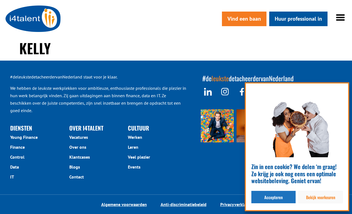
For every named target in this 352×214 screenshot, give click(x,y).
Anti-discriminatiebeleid (184, 204)
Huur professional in (298, 18)
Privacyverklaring (237, 204)
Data (14, 167)
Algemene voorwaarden (124, 204)
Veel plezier (139, 157)
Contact (76, 177)
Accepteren (273, 197)
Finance (17, 147)
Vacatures (78, 137)
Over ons (77, 147)
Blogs (74, 167)
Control (17, 157)
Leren (133, 147)
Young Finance (24, 137)
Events (134, 167)
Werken (135, 137)
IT (12, 177)
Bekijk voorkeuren (320, 197)
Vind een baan (244, 18)
